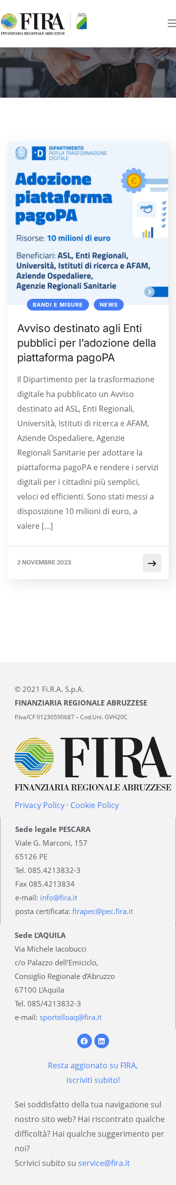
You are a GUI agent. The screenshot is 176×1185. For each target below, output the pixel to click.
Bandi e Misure (58, 304)
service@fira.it (104, 1163)
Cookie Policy (94, 805)
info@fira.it (58, 897)
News (109, 304)
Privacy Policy (40, 805)
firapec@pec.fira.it (102, 911)
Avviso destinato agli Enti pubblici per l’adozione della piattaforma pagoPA (86, 343)
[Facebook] (84, 1041)
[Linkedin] (101, 1041)
